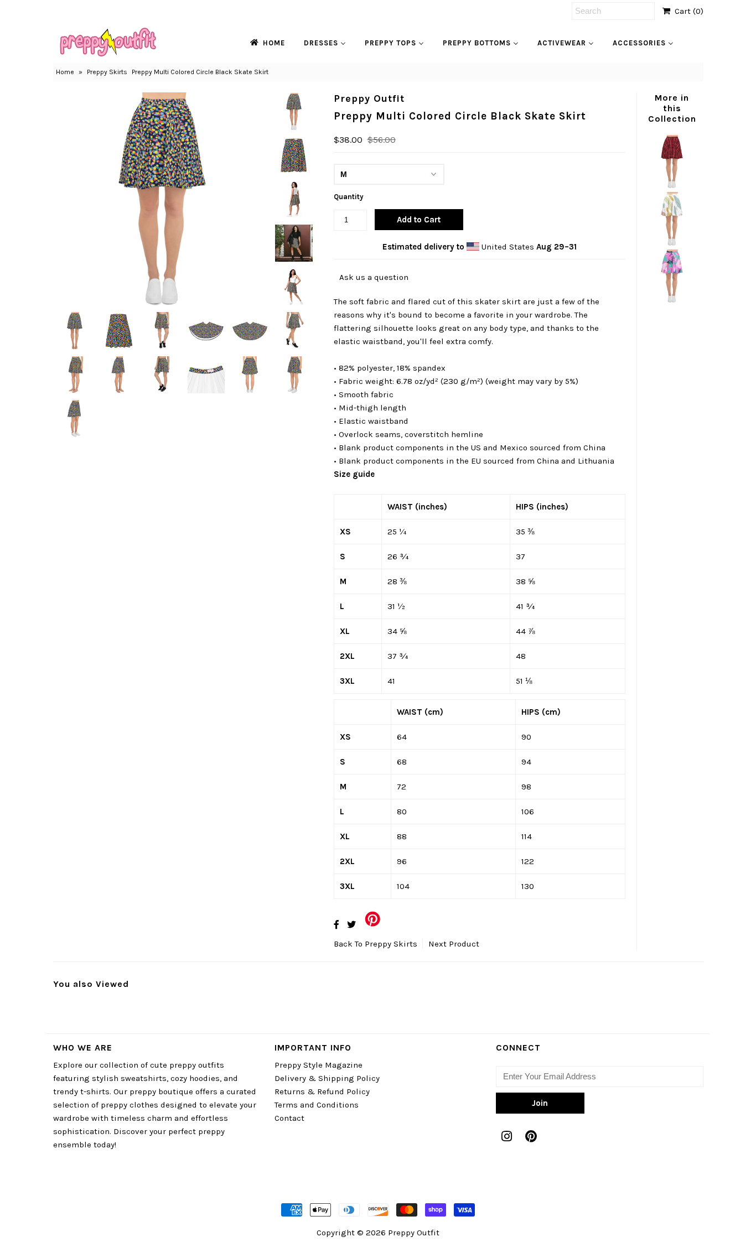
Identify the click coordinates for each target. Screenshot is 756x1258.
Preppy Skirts (107, 72)
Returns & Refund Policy (322, 1091)
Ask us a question (373, 277)
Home (65, 72)
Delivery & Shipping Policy (327, 1078)
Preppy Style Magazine (319, 1065)
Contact (289, 1118)
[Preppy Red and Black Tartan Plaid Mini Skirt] (671, 185)
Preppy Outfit (413, 1233)
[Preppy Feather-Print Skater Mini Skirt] (671, 243)
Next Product (453, 944)
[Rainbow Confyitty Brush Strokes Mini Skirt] (671, 300)
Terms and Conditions (317, 1105)
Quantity (349, 197)
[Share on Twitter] (351, 924)
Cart (686, 11)
